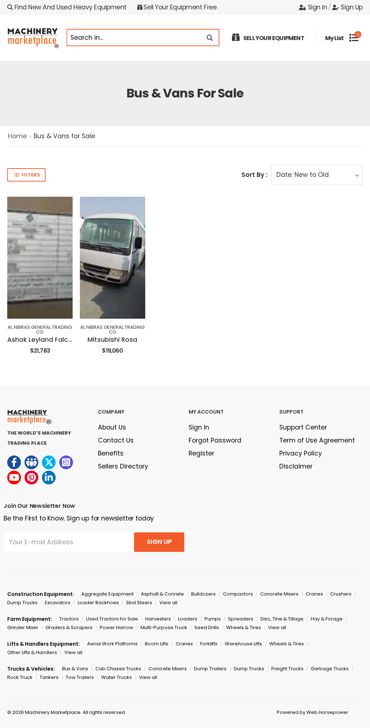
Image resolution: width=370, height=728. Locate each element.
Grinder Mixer (22, 627)
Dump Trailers (210, 668)
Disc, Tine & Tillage (282, 618)
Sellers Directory (123, 466)
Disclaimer (296, 466)
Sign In (317, 7)
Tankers (49, 677)
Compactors (238, 594)
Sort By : (254, 174)
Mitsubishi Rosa (112, 339)
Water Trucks (116, 677)
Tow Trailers (80, 677)
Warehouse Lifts (243, 643)
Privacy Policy (300, 453)
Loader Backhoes (98, 602)
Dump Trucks (22, 602)
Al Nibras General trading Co (40, 329)
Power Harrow (116, 627)
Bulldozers (203, 594)
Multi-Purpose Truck (164, 627)
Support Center (303, 427)
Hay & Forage (327, 618)
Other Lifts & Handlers (32, 652)
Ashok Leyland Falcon (41, 339)
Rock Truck (20, 677)
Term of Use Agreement (317, 440)
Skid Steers (139, 602)
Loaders (187, 618)
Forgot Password (215, 440)
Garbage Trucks (330, 668)
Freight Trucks (287, 668)
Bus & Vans (75, 668)
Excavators (57, 602)
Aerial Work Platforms (112, 643)
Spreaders (240, 618)
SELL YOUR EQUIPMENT (273, 38)
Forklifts (209, 643)
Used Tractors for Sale (112, 618)
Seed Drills (206, 627)
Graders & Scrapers (69, 627)
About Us (112, 427)
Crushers (341, 594)
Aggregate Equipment (107, 594)
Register (201, 453)
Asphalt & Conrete (162, 594)
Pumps (213, 618)
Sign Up (352, 7)
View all (168, 602)
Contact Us (116, 440)
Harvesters (158, 618)
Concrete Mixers (279, 594)
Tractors (69, 618)
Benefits (111, 453)
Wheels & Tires (243, 627)
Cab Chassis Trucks (118, 668)
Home (17, 136)
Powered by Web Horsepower (312, 712)
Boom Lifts (156, 643)
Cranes (314, 594)
